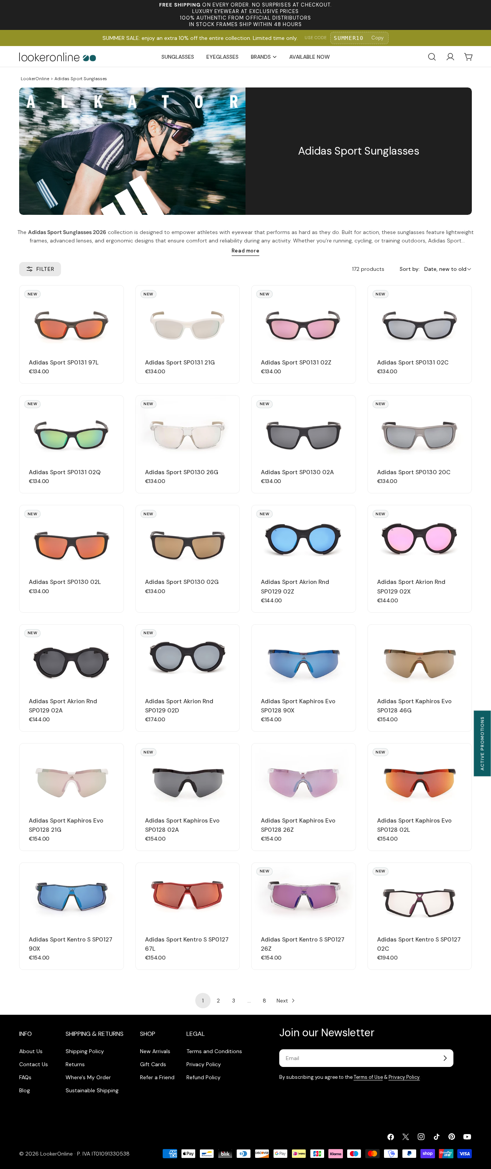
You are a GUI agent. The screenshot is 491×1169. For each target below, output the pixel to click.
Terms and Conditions (214, 1051)
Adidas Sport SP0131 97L (64, 362)
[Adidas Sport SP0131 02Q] (72, 427)
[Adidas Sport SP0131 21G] (188, 316)
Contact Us (33, 1064)
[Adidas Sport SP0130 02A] (304, 427)
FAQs (25, 1077)
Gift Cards (153, 1064)
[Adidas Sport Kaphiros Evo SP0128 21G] (72, 775)
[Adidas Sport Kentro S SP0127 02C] (420, 894)
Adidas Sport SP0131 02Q (65, 472)
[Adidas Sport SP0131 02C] (420, 316)
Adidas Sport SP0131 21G (180, 362)
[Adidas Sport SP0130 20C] (420, 427)
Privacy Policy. (404, 1077)
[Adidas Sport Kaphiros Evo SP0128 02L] (420, 775)
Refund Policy (203, 1077)
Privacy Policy (203, 1064)
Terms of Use (368, 1077)
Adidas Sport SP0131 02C (412, 362)
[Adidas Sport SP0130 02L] (72, 536)
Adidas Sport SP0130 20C (413, 472)
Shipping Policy (85, 1051)
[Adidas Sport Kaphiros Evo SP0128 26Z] (304, 775)
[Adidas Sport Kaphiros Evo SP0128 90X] (304, 656)
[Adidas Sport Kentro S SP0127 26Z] (304, 894)
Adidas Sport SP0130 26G (181, 472)
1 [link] (203, 1000)
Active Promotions (482, 743)
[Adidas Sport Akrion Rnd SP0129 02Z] (304, 536)
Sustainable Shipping (92, 1090)
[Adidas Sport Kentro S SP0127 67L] (188, 894)
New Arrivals (155, 1051)
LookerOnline (35, 78)
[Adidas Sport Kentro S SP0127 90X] (72, 894)
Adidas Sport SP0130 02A (297, 472)
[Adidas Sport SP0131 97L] (72, 316)
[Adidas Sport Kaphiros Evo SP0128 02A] (188, 775)
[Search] (432, 56)
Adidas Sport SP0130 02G (182, 582)
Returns (75, 1064)
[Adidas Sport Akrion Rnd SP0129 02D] (188, 656)
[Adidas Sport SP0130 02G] (188, 536)
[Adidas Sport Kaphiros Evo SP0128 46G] (420, 656)
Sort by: (410, 268)
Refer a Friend (157, 1077)
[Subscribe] (445, 1058)
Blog (24, 1090)
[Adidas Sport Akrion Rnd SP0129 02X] (420, 536)
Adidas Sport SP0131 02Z (296, 362)
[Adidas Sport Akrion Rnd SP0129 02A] (72, 656)
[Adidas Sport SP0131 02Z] (304, 316)
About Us (31, 1051)
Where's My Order (88, 1077)
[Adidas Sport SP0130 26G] (188, 427)
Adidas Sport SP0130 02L (65, 582)
